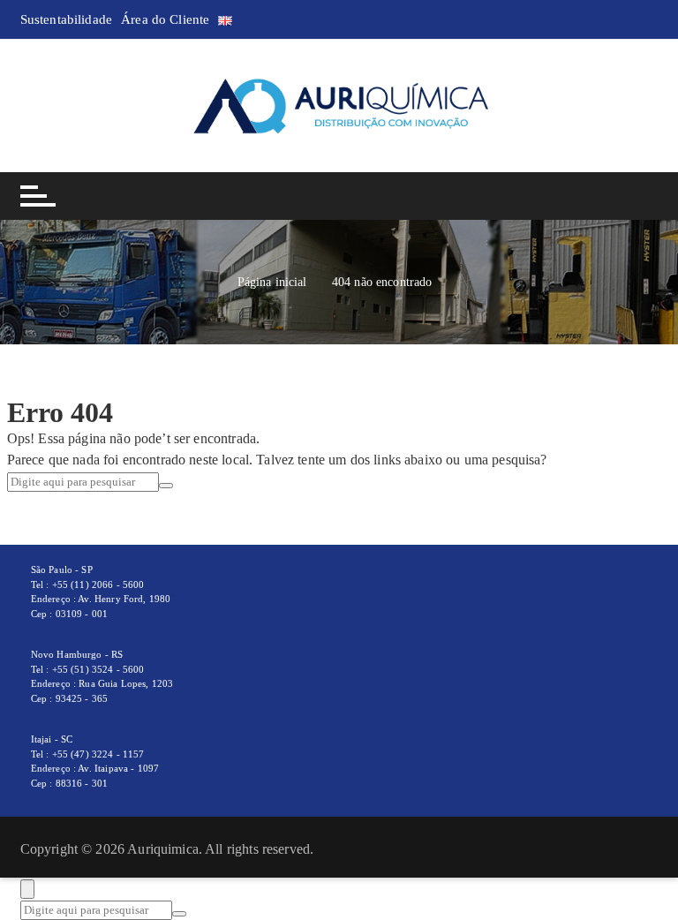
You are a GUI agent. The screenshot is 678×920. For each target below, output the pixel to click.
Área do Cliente (165, 19)
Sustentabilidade (66, 19)
